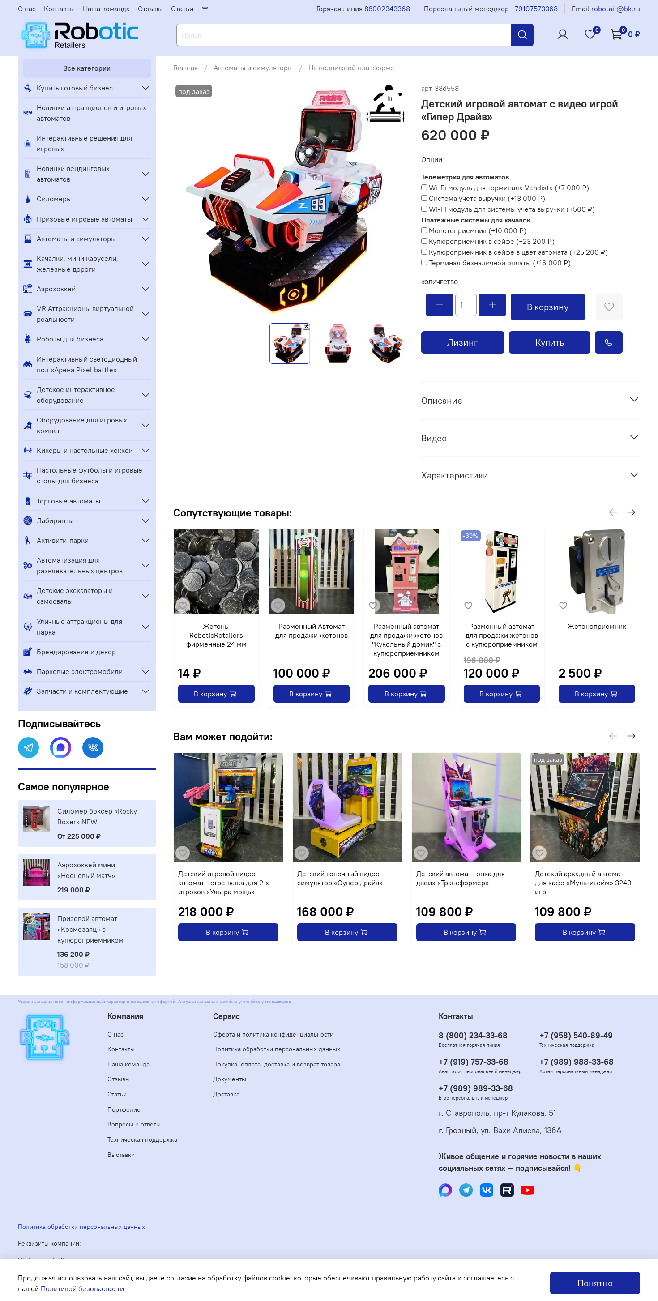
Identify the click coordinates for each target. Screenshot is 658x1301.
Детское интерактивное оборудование (76, 395)
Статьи (182, 8)
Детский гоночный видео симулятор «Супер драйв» (340, 878)
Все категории (87, 68)
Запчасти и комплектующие (82, 691)
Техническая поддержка (142, 1139)
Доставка (226, 1094)
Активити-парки (63, 540)
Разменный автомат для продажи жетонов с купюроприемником (502, 635)
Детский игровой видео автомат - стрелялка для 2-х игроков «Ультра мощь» (223, 882)
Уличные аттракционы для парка (79, 626)
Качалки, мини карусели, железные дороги (77, 263)
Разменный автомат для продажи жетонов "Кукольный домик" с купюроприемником (407, 639)
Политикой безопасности (82, 1288)
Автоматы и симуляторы (253, 67)
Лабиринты (55, 520)
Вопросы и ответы (134, 1124)
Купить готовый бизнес (75, 87)
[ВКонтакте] (92, 747)
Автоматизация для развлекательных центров (80, 565)
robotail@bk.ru (615, 8)
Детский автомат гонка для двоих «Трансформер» (460, 878)
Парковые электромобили (80, 671)
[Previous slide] (187, 199)
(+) (509, 187)
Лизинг (462, 342)
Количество (439, 282)
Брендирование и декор (76, 651)
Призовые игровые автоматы (84, 218)
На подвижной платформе (351, 67)
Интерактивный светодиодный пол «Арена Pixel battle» (87, 364)
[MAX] (60, 747)
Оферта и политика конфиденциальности (273, 1034)
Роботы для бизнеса (70, 338)
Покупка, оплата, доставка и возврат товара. (277, 1064)
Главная (185, 67)
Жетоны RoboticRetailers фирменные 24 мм (216, 635)
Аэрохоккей (56, 288)
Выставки (121, 1155)
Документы (229, 1079)
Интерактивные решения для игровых (84, 143)
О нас (27, 8)
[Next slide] (392, 199)
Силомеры (54, 198)
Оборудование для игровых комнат (82, 425)
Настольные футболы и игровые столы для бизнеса (89, 475)
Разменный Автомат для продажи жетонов (311, 631)
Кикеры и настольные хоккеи (85, 450)
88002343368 (387, 8)
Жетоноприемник (597, 626)
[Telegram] (28, 747)
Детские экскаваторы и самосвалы (75, 596)
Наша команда (106, 8)
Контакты (59, 8)
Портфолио (124, 1109)
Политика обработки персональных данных (276, 1049)
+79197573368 (534, 8)
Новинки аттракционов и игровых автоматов (91, 113)
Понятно (595, 1282)
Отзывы (150, 8)
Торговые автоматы (68, 500)
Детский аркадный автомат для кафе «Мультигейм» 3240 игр (583, 882)
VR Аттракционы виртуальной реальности (85, 314)
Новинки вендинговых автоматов (73, 173)
